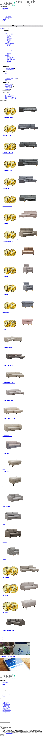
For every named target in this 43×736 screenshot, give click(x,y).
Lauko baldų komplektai (11, 52)
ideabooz (5, 724)
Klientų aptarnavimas (8, 17)
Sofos (8, 37)
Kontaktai (4, 19)
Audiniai (4, 9)
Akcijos (6, 13)
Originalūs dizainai (8, 87)
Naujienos (6, 14)
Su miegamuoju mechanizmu (9, 68)
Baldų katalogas (5, 8)
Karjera (6, 15)
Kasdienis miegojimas (8, 84)
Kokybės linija (5, 703)
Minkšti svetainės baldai (9, 33)
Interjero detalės (9, 50)
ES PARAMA (7, 18)
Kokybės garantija (6, 702)
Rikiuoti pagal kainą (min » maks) (10, 97)
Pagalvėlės (8, 49)
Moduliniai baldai (10, 34)
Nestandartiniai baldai (6, 709)
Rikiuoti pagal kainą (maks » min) (10, 98)
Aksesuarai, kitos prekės (9, 48)
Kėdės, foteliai (9, 39)
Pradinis (1, 28)
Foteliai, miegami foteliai (11, 59)
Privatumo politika (6, 687)
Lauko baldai (7, 51)
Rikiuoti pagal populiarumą (9, 95)
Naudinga (4, 12)
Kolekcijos (4, 685)
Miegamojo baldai (8, 46)
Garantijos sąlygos (6, 705)
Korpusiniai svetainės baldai (9, 43)
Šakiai (6, 73)
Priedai (8, 42)
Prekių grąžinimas (5, 708)
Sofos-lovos (9, 36)
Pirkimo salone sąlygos (6, 707)
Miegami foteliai (9, 38)
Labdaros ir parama (6, 706)
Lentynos (8, 45)
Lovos (8, 47)
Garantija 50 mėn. (8, 79)
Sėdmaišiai (8, 41)
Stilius (6, 88)
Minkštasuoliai (9, 58)
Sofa (5, 80)
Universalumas (7, 89)
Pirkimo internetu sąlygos (7, 713)
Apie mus (4, 11)
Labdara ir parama (8, 16)
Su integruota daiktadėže (9, 69)
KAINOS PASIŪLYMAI (9, 32)
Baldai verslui (7, 55)
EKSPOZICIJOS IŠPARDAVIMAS (11, 78)
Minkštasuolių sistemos (10, 57)
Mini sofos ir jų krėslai (8, 86)
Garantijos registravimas (6, 704)
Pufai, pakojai (9, 40)
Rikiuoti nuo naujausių (8, 96)
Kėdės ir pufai (9, 60)
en (4, 20)
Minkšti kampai (9, 35)
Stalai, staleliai (9, 44)
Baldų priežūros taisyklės (7, 710)
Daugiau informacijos (9, 733)
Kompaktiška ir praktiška (9, 85)
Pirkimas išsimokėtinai (6, 711)
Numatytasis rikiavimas (8, 94)
